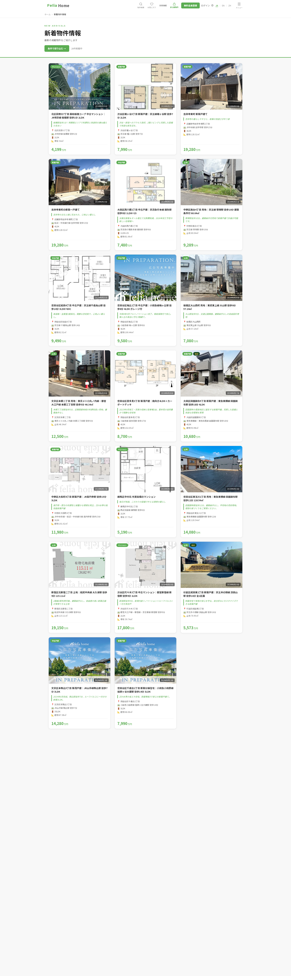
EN (223, 5)
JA (217, 5)
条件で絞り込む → (57, 48)
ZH (229, 5)
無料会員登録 (190, 5)
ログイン (205, 5)
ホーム (47, 14)
